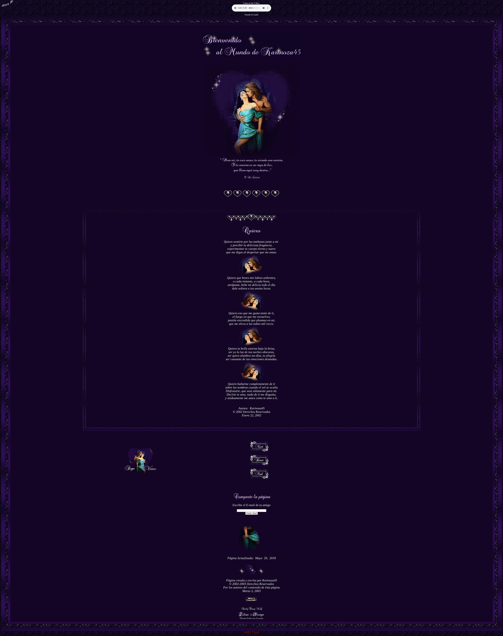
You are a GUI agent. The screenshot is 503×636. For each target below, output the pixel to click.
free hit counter (251, 634)
